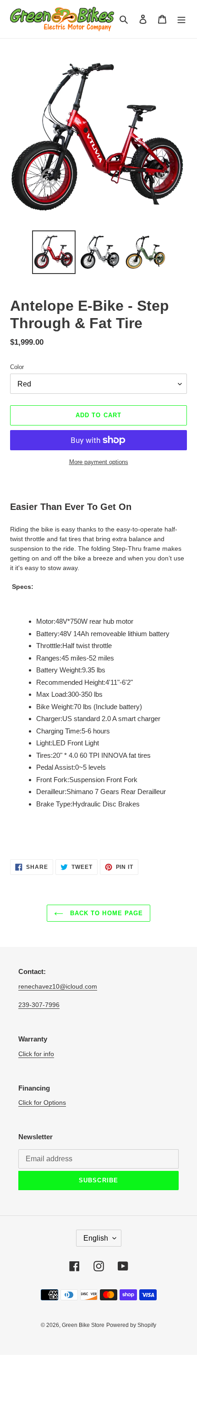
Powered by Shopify (131, 1325)
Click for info (36, 1054)
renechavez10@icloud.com (57, 986)
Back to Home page (105, 913)
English (95, 1238)
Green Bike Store (83, 1325)
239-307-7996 (39, 1004)
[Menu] (181, 19)
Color (17, 367)
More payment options (98, 462)
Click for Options (42, 1102)
